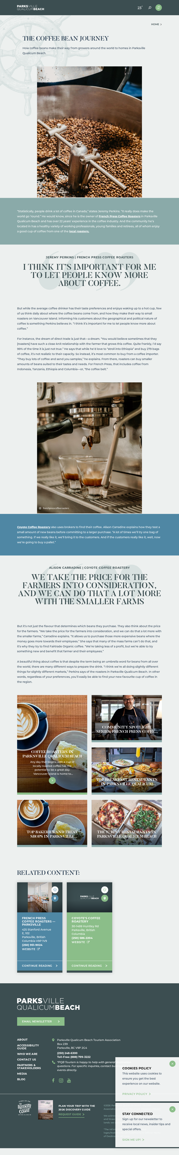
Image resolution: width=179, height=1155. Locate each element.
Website (28, 949)
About (22, 1039)
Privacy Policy (134, 1094)
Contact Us (26, 1059)
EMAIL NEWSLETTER (37, 1021)
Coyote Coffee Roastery (33, 527)
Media (22, 1073)
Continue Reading (37, 965)
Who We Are (27, 1054)
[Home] (30, 7)
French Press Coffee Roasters (119, 216)
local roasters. (79, 231)
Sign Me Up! (131, 1139)
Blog (21, 1079)
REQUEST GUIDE (70, 1114)
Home (155, 24)
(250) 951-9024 (32, 945)
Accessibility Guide (28, 1046)
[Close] (172, 1064)
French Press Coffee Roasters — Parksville (38, 921)
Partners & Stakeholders (29, 1066)
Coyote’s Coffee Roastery (86, 919)
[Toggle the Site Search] (150, 7)
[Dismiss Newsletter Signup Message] (172, 1109)
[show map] (54, 898)
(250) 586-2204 (82, 938)
